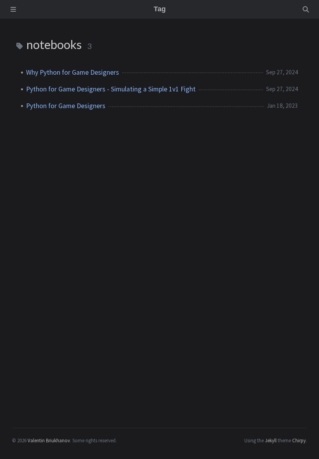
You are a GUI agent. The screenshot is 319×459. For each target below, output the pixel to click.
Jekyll (271, 440)
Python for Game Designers (65, 106)
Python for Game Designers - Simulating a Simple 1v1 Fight (111, 89)
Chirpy (299, 440)
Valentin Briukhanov (49, 440)
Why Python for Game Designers (72, 72)
